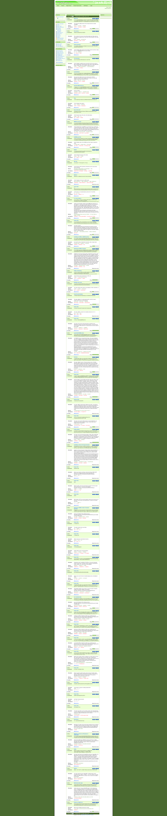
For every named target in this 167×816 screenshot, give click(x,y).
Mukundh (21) (59, 59)
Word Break (76, 719)
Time (75, 98)
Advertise (58, 34)
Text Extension (76, 58)
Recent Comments (60, 39)
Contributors (59, 31)
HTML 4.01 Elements (78, 270)
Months (75, 149)
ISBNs (75, 749)
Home (58, 5)
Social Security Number (78, 294)
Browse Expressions (77, 5)
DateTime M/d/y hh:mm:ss (79, 85)
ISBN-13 (75, 768)
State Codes (76, 186)
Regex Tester (68, 5)
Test (97, 18)
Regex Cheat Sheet (60, 23)
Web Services (59, 33)
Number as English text (78, 802)
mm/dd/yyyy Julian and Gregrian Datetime (82, 444)
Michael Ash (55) (59, 50)
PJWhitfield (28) (59, 55)
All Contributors (60, 62)
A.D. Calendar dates (77, 597)
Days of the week (77, 109)
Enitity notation (77, 429)
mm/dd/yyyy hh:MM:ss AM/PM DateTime (81, 236)
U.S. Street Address (77, 198)
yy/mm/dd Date (77, 71)
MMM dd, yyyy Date (77, 121)
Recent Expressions (60, 16)
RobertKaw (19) (59, 60)
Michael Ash (76, 28)
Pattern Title (76, 220)
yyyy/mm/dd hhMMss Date (79, 333)
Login (91, 5)
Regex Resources (60, 32)
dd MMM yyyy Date (77, 137)
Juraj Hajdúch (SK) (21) (61, 58)
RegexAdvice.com (84, 814)
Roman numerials (77, 44)
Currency (75, 357)
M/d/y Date (76, 18)
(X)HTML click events (78, 282)
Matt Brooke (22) (60, 57)
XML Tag (75, 161)
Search (62, 5)
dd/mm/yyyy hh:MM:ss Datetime (80, 248)
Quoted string (76, 399)
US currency (76, 31)
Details (94, 18)
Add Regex (86, 5)
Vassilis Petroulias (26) (60, 56)
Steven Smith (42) (60, 51)
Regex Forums (59, 43)
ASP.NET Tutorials (90, 814)
